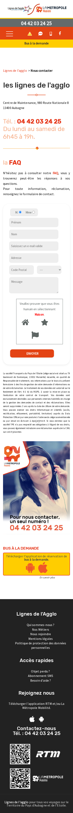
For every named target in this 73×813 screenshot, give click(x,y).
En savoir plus (47, 577)
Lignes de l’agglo (15, 70)
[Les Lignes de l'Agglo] (36, 9)
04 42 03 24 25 (36, 23)
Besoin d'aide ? (40, 680)
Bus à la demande (36, 43)
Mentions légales (40, 639)
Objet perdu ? (40, 671)
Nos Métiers (40, 629)
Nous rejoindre (40, 634)
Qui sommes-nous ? (41, 625)
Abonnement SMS (40, 676)
